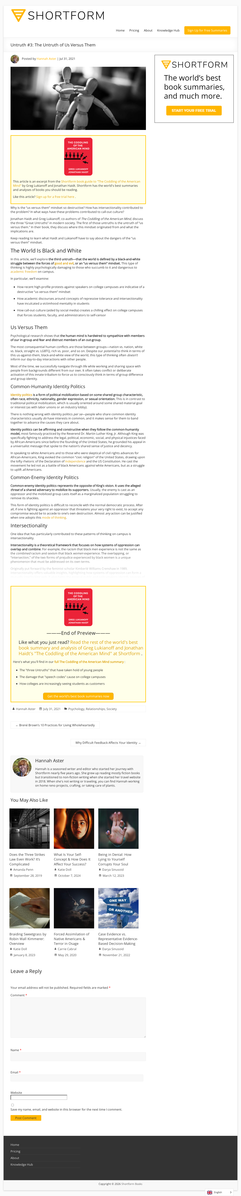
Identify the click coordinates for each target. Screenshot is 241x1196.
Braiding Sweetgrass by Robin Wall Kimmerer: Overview (27, 939)
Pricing (134, 30)
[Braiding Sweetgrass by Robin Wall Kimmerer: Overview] (29, 890)
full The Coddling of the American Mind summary (89, 662)
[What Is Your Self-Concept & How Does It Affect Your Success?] (74, 810)
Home (120, 30)
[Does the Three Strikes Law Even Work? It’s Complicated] (29, 810)
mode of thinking (54, 517)
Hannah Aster (46, 59)
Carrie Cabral (67, 949)
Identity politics (21, 395)
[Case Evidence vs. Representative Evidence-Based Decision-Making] (118, 890)
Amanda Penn (23, 869)
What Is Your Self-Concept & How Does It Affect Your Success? (72, 859)
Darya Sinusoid (113, 869)
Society (112, 709)
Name (16, 1050)
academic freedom (24, 271)
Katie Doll (64, 869)
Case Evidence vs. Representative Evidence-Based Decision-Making (118, 939)
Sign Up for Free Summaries (207, 30)
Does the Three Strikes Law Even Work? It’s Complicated (27, 859)
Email (16, 1072)
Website (16, 1093)
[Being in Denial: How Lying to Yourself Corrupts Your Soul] (118, 810)
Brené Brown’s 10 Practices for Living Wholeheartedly (55, 725)
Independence (75, 461)
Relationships (95, 709)
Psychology (76, 709)
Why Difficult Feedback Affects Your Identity (108, 743)
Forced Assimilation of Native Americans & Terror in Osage (71, 939)
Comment (19, 995)
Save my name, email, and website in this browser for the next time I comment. (66, 1109)
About (148, 30)
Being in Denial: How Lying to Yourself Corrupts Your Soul (114, 859)
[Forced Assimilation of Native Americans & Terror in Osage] (74, 890)
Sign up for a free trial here (55, 197)
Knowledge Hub (168, 30)
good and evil (64, 263)
